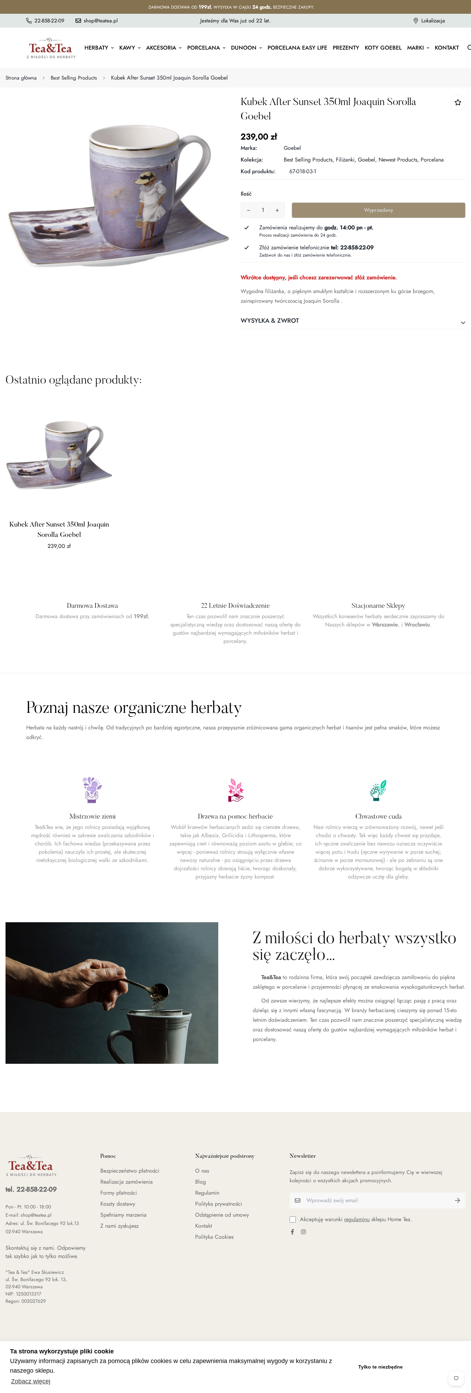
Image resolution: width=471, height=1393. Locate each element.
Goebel (292, 148)
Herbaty (96, 48)
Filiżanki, (346, 160)
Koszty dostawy (117, 1204)
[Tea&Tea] (51, 48)
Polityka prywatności (218, 1204)
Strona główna (21, 78)
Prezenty (346, 48)
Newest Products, (399, 160)
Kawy (127, 48)
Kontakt (447, 48)
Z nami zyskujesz (119, 1226)
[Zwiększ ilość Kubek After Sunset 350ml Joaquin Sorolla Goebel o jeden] (277, 210)
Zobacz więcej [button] (30, 1381)
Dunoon (244, 48)
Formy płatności (118, 1193)
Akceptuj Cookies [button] (436, 1367)
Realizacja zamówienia (126, 1182)
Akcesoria (161, 48)
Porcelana (203, 48)
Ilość (246, 194)
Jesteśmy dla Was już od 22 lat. (235, 20)
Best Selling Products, (309, 160)
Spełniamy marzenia (123, 1215)
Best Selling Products (74, 78)
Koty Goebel (383, 48)
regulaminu (357, 1219)
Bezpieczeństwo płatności (129, 1171)
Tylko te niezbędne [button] (380, 1367)
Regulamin (207, 1193)
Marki (415, 48)
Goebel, (367, 160)
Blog (200, 1182)
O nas (202, 1171)
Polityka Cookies (214, 1237)
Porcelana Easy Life (297, 48)
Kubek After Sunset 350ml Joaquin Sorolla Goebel (59, 530)
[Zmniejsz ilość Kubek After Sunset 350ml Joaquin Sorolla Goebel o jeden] (248, 210)
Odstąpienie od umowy (222, 1215)
